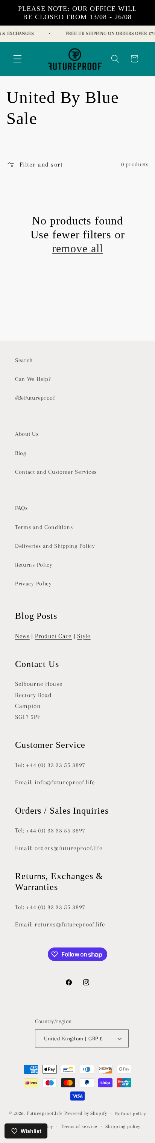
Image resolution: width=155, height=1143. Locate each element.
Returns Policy (34, 564)
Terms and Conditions (44, 527)
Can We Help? (33, 379)
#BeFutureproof (35, 397)
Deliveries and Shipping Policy (55, 546)
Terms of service (79, 1126)
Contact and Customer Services (56, 471)
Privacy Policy (33, 583)
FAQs (21, 508)
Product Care (53, 636)
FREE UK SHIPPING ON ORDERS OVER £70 (109, 33)
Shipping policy (122, 1126)
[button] (17, 58)
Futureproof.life (45, 1113)
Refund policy (130, 1113)
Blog (20, 453)
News (22, 636)
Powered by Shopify (86, 1113)
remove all (77, 248)
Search (24, 360)
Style (83, 636)
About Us (27, 434)
